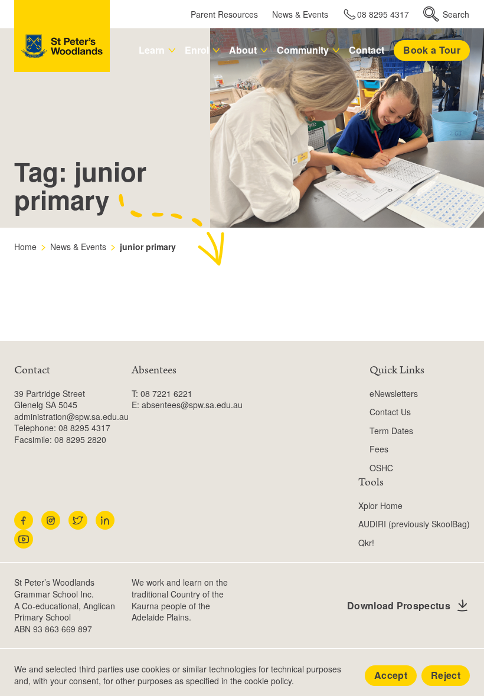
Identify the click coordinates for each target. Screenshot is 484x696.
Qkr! (366, 543)
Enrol (197, 50)
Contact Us (390, 412)
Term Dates (391, 430)
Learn (152, 50)
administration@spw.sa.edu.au (71, 416)
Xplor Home (380, 505)
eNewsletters (393, 393)
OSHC (381, 468)
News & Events (300, 14)
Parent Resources (224, 14)
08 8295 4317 (383, 14)
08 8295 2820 (80, 439)
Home (25, 246)
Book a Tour (431, 50)
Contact (366, 50)
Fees (378, 449)
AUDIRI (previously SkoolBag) (414, 524)
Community (303, 50)
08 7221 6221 (166, 393)
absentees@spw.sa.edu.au (192, 405)
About (243, 50)
